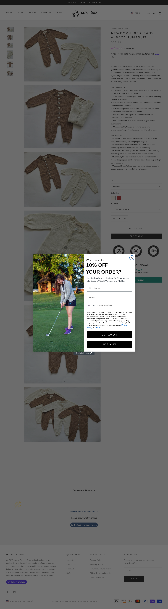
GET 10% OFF (109, 334)
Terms (97, 327)
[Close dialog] (132, 257)
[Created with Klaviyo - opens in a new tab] (84, 353)
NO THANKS (109, 344)
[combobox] (91, 305)
